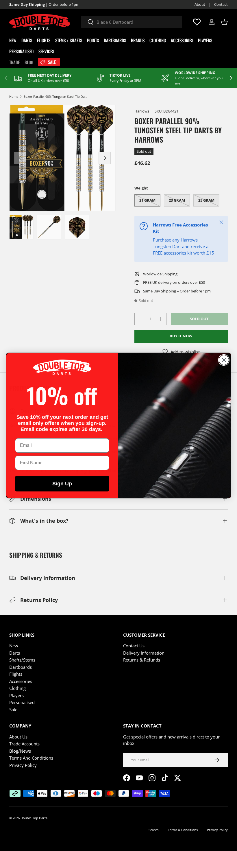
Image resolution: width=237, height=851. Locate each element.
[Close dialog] (224, 360)
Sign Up (62, 484)
